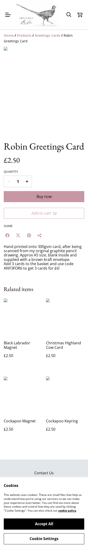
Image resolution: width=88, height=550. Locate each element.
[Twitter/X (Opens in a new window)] (18, 235)
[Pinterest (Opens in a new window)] (28, 235)
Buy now (44, 196)
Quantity (11, 171)
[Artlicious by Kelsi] (37, 14)
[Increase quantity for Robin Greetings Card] (27, 181)
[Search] (68, 15)
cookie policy (67, 511)
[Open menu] (8, 15)
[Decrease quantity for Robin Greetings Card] (8, 181)
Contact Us (44, 472)
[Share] (39, 235)
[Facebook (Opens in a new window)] (7, 235)
